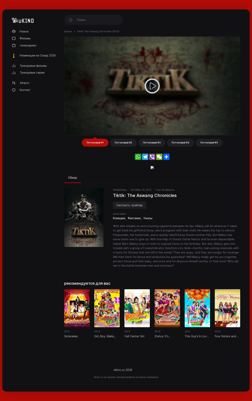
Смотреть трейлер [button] (129, 205)
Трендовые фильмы (33, 65)
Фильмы (25, 38)
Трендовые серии (32, 72)
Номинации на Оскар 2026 (38, 55)
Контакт (25, 89)
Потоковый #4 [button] (180, 142)
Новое (24, 31)
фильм (68, 31)
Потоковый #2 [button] (123, 142)
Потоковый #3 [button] (152, 142)
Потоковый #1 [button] (95, 142)
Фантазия (134, 218)
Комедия (119, 218)
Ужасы (147, 218)
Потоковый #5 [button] (209, 142)
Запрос (25, 82)
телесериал (28, 45)
